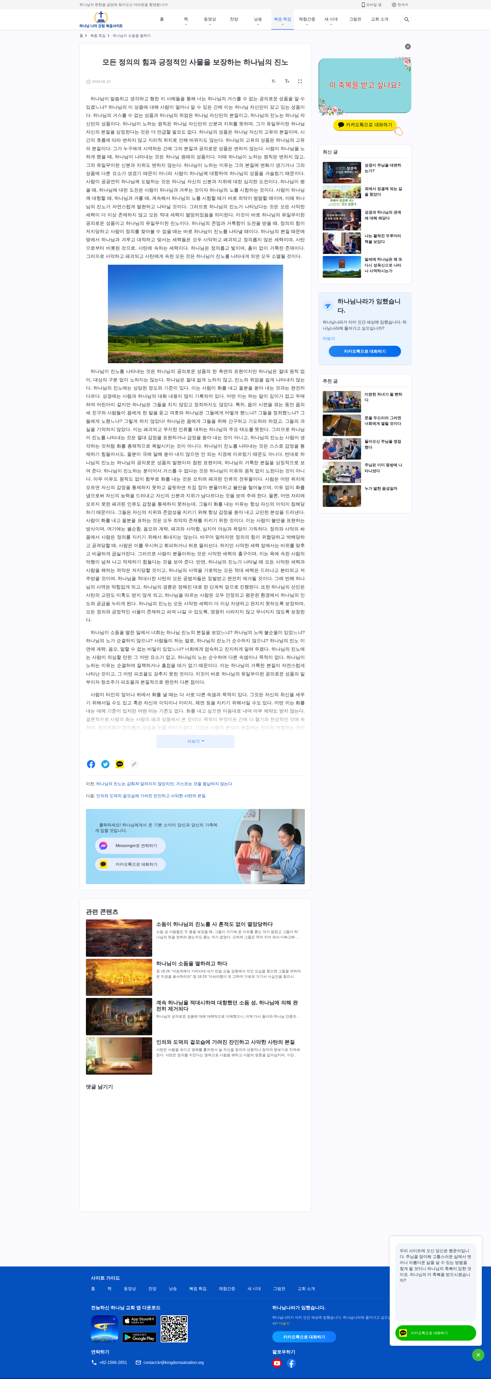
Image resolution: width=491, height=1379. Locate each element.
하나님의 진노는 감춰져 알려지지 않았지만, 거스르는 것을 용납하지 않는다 (164, 784)
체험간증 (307, 19)
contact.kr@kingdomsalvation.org (173, 1362)
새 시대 (331, 19)
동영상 (210, 19)
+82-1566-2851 (113, 1362)
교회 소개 (379, 19)
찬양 (234, 19)
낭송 (258, 19)
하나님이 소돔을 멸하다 (132, 36)
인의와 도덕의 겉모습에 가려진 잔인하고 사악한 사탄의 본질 (151, 796)
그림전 (355, 19)
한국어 (403, 5)
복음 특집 (282, 19)
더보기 (329, 338)
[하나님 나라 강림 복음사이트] (101, 19)
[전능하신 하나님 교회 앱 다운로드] (104, 1328)
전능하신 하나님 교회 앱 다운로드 (126, 1307)
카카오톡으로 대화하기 (365, 351)
